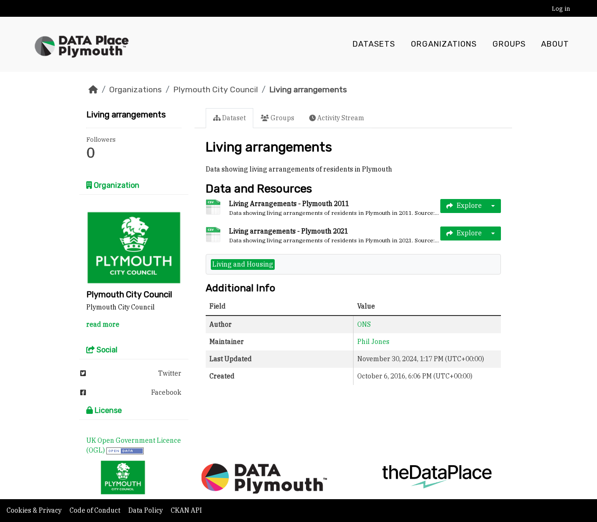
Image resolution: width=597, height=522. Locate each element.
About (555, 44)
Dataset (233, 118)
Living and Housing (242, 264)
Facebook (166, 392)
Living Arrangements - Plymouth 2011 (289, 203)
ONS (364, 324)
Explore (469, 205)
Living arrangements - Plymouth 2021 (288, 231)
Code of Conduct (95, 510)
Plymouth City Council (215, 89)
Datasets (374, 44)
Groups (509, 44)
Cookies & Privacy (35, 510)
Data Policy (146, 510)
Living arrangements (308, 89)
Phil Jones (373, 341)
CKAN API (186, 510)
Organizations (444, 44)
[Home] (93, 89)
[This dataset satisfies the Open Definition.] (125, 450)
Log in (561, 9)
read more (102, 324)
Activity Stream (340, 118)
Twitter (169, 373)
